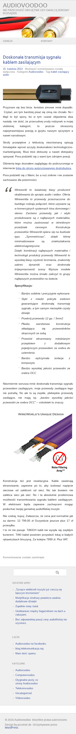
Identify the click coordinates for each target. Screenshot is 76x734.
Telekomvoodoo (24, 688)
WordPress (11, 727)
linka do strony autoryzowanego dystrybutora (43, 168)
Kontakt (46, 41)
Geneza (8, 41)
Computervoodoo (24, 675)
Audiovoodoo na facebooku (30, 643)
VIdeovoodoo (22, 698)
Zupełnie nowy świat (26, 606)
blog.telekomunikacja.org (29, 648)
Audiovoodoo (25, 6)
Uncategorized (23, 693)
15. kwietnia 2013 (13, 68)
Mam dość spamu (25, 653)
